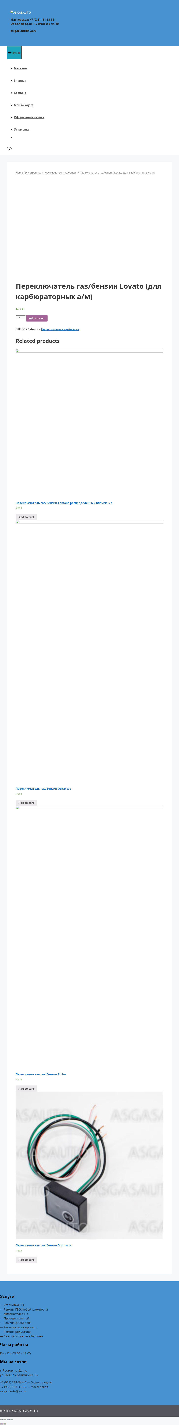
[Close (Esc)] (1, 1419)
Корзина (20, 93)
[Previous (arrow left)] (1, 1423)
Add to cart (37, 318)
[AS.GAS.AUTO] (20, 13)
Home (19, 172)
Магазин (20, 68)
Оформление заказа (29, 117)
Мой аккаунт (23, 105)
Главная (20, 80)
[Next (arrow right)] (4, 1423)
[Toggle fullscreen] (8, 1419)
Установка (22, 129)
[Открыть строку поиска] (10, 149)
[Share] (4, 1419)
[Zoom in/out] (11, 1419)
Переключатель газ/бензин (60, 172)
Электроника (33, 172)
